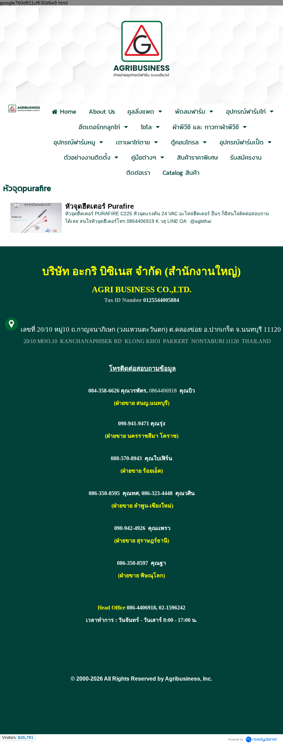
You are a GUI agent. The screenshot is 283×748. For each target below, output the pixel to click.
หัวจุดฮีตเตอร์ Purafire (99, 206)
